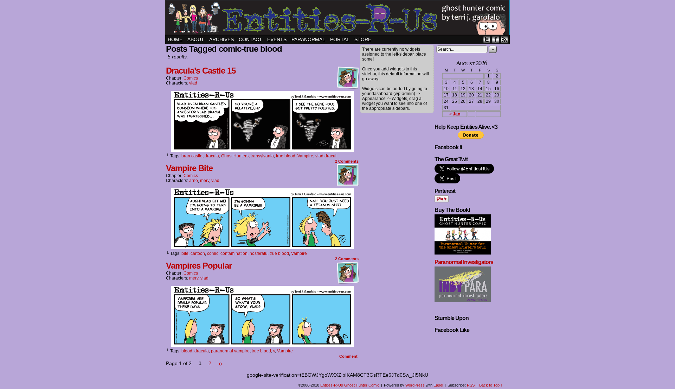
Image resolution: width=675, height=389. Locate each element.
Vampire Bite (189, 168)
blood (186, 351)
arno (193, 180)
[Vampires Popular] (262, 345)
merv (204, 180)
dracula (212, 155)
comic (212, 253)
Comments (347, 161)
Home (175, 39)
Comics (191, 78)
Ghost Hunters (235, 155)
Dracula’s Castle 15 (201, 70)
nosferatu (259, 253)
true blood (285, 155)
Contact (250, 39)
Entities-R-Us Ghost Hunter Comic (338, 18)
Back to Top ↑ (491, 385)
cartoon (198, 253)
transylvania (262, 155)
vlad (193, 83)
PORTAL (339, 39)
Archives (221, 39)
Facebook (495, 39)
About (195, 39)
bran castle (191, 155)
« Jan (454, 114)
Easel (438, 385)
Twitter (486, 39)
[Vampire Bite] (262, 247)
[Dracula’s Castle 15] (262, 150)
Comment (349, 356)
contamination (234, 253)
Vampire (305, 155)
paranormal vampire (230, 351)
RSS (504, 39)
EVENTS (277, 39)
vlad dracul (325, 155)
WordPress (415, 385)
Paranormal (308, 39)
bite (184, 253)
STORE (362, 39)
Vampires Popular (199, 265)
